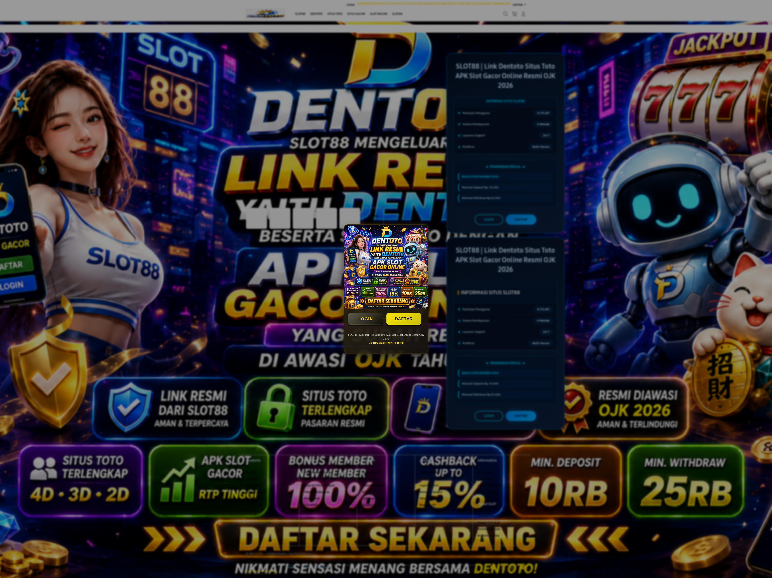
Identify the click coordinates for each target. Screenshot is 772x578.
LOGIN (365, 319)
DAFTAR (404, 319)
